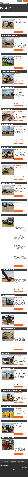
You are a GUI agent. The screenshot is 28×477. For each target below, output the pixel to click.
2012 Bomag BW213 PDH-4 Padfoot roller (9, 71)
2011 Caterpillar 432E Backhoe (7, 124)
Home (14, 465)
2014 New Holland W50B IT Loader (8, 183)
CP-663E (24, 395)
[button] (27, 3)
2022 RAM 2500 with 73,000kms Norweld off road (11, 214)
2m (24, 114)
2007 (16, 92)
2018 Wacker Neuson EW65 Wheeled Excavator (10, 163)
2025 (16, 22)
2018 (16, 168)
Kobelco (20, 373)
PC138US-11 (24, 22)
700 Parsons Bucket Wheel (7, 147)
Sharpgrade (20, 114)
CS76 (24, 426)
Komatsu (20, 22)
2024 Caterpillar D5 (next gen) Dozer (9, 312)
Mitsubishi (20, 300)
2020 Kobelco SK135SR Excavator (8, 368)
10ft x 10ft (24, 411)
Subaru (20, 59)
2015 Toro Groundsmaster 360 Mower (9, 437)
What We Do (14, 467)
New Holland (20, 188)
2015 (16, 59)
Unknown (16, 358)
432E (24, 129)
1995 (16, 300)
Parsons (20, 152)
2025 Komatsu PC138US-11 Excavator (9, 17)
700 (24, 152)
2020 (16, 373)
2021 (16, 114)
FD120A (24, 300)
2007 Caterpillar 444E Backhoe (8, 87)
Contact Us (14, 471)
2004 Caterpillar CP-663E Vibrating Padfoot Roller (11, 390)
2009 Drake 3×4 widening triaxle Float (9, 199)
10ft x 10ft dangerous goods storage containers (11, 406)
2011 (16, 129)
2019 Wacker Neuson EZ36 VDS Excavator (9, 328)
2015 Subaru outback (6, 54)
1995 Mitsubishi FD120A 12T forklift (8, 295)
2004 (16, 395)
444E (24, 92)
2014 (16, 188)
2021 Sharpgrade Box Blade (7, 109)
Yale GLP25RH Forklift (6, 353)
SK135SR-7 (24, 373)
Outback (24, 59)
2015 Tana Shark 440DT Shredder (8, 269)
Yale (20, 358)
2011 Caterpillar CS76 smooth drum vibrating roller (11, 421)
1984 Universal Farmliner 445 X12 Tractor (9, 35)
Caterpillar (20, 92)
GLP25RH (24, 358)
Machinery (14, 469)
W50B (24, 188)
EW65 (24, 168)
